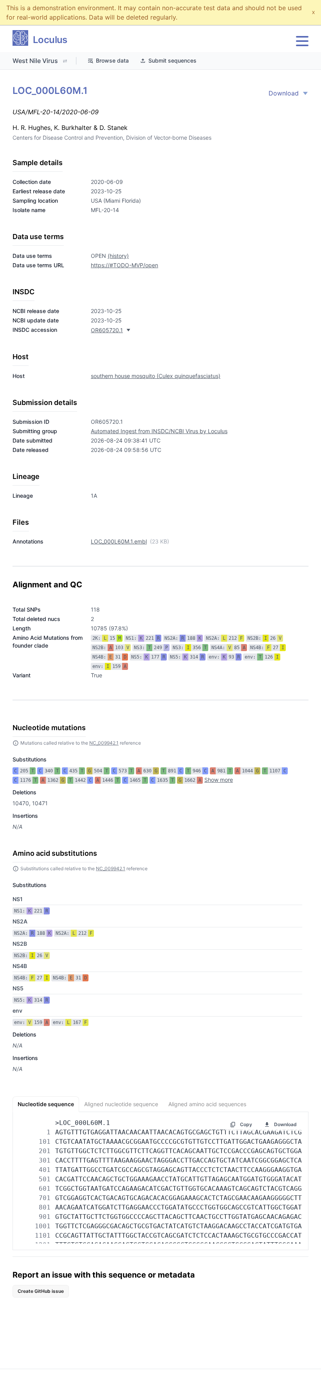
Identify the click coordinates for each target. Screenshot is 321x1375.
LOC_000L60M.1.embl (119, 541)
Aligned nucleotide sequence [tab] (121, 1104)
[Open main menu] (302, 41)
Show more (218, 779)
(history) (118, 255)
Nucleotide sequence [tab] (46, 1104)
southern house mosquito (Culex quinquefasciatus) (155, 376)
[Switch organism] (65, 61)
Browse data (112, 60)
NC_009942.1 (104, 743)
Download (284, 93)
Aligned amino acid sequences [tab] (207, 1104)
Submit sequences (172, 60)
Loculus (50, 39)
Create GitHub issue (41, 1291)
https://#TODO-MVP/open (124, 265)
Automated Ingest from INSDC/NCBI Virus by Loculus (159, 431)
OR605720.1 (107, 330)
